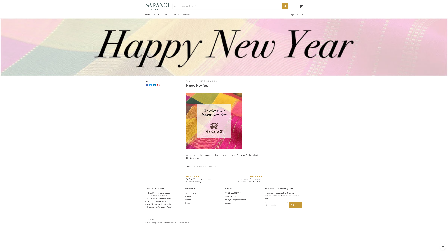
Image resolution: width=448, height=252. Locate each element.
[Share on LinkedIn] (154, 85)
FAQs (187, 203)
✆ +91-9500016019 (233, 193)
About (176, 14)
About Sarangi (190, 193)
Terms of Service (150, 220)
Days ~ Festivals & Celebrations (204, 166)
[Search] (285, 6)
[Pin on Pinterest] (158, 85)
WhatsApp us (230, 196)
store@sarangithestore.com (235, 200)
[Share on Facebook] (147, 85)
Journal (167, 14)
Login (292, 15)
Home (147, 14)
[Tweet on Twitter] (150, 85)
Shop (156, 14)
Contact (186, 14)
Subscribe (295, 205)
